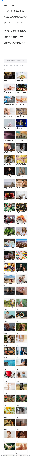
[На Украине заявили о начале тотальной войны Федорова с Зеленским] (9, 173)
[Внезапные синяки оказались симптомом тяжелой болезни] (21, 292)
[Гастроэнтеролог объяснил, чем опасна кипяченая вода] (21, 197)
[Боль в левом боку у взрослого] (9, 244)
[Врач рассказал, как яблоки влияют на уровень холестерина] (21, 89)
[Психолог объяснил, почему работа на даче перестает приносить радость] (9, 304)
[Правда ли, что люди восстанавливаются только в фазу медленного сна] (9, 424)
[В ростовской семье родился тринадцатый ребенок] (21, 448)
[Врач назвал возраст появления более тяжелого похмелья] (9, 328)
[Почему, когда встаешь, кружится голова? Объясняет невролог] (9, 137)
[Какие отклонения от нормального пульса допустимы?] (21, 280)
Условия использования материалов (20, 455)
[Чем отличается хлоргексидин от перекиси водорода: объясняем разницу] (21, 232)
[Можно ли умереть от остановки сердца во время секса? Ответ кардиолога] (9, 89)
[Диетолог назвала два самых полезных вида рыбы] (21, 77)
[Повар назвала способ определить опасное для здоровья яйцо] (21, 101)
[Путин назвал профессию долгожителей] (9, 149)
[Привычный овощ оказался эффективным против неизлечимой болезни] (9, 209)
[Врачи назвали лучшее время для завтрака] (9, 268)
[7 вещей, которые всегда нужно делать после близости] (9, 161)
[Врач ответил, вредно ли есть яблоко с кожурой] (9, 197)
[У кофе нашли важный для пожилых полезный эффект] (21, 316)
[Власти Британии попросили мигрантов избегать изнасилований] (21, 137)
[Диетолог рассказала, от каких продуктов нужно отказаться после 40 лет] (9, 352)
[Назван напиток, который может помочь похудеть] (9, 340)
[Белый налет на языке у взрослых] (9, 436)
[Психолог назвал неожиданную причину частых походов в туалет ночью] (21, 340)
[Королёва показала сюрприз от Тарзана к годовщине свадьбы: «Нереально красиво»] (21, 268)
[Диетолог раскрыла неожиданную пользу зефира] (9, 125)
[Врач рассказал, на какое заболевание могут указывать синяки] (21, 173)
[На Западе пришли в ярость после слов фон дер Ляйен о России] (21, 125)
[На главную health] (5, 1)
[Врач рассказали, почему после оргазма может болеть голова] (21, 185)
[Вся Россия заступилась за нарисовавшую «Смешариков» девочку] (21, 256)
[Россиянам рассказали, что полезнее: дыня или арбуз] (9, 412)
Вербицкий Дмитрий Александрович (10, 39)
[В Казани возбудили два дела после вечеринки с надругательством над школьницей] (21, 149)
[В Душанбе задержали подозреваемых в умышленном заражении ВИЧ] (9, 101)
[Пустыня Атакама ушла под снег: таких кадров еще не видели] (21, 244)
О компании (3, 455)
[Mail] (2, 1)
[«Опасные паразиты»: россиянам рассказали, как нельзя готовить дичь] (9, 256)
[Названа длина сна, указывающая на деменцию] (9, 77)
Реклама (6, 455)
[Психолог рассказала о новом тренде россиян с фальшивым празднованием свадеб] (9, 448)
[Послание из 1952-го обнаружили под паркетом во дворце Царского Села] (21, 113)
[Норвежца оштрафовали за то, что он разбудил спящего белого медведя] (9, 185)
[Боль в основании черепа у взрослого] (9, 292)
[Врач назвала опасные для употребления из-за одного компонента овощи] (9, 232)
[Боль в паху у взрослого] (9, 316)
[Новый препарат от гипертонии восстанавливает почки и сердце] (21, 364)
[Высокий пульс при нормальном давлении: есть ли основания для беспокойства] (21, 161)
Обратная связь (26, 455)
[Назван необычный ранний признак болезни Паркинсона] (21, 304)
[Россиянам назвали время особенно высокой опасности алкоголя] (9, 280)
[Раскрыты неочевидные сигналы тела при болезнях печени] (9, 113)
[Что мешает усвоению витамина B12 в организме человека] (21, 209)
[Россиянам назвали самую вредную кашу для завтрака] (9, 221)
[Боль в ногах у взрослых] (9, 388)
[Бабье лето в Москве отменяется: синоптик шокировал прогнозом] (21, 412)
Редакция (14, 455)
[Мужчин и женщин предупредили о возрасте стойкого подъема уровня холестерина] (21, 352)
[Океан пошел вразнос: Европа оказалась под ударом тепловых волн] (9, 364)
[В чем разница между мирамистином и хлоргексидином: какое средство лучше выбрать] (21, 376)
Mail (1, 455)
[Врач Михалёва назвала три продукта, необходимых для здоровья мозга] (21, 221)
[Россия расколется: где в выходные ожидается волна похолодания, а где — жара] (21, 388)
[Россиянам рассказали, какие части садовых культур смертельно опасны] (21, 400)
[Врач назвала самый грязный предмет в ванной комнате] (21, 424)
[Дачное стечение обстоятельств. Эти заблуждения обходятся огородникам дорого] (9, 400)
